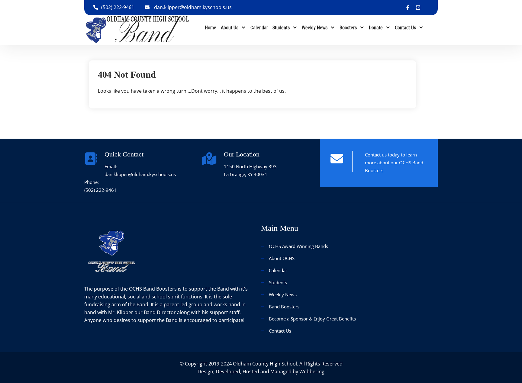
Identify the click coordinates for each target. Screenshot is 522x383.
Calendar (259, 28)
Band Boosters (284, 307)
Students (281, 28)
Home (210, 28)
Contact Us (405, 28)
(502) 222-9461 (117, 7)
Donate (376, 28)
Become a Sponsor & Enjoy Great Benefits (312, 319)
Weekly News (314, 28)
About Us (229, 28)
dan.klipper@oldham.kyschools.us (193, 7)
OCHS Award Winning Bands (298, 246)
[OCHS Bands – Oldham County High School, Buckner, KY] (137, 29)
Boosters (348, 28)
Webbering (311, 371)
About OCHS (282, 258)
